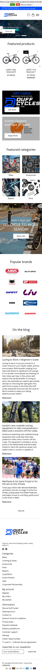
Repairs (11, 198)
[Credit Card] (10, 668)
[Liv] (30, 292)
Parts (31, 198)
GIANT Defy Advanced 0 (11, 70)
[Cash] (6, 668)
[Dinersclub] (30, 668)
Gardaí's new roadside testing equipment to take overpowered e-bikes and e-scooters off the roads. (20, 428)
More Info (21, 236)
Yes (12, 4)
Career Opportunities (11, 639)
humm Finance (8, 577)
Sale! (4, 581)
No (18, 4)
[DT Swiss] (30, 282)
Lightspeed (6, 665)
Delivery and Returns (11, 628)
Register (5, 593)
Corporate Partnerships (12, 584)
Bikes (11, 175)
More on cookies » (27, 4)
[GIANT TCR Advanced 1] (31, 58)
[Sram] (30, 313)
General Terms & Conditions (14, 618)
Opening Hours (8, 611)
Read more (6, 397)
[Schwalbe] (30, 303)
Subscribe (32, 651)
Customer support (10, 632)
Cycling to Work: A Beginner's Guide (20, 359)
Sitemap (5, 635)
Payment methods (9, 625)
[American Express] (27, 668)
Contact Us (6, 615)
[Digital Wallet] (22, 668)
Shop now (8, 31)
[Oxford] (12, 303)
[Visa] (17, 668)
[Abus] (12, 271)
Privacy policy (7, 622)
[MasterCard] (13, 668)
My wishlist (7, 600)
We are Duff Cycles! (10, 608)
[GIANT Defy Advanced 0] (11, 58)
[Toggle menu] (37, 15)
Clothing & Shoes (9, 560)
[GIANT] (12, 292)
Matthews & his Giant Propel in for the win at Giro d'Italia (20, 482)
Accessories (31, 175)
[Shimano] (12, 313)
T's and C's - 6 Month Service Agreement (19, 642)
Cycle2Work (7, 574)
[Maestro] (34, 668)
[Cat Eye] (12, 282)
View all (21, 510)
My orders (6, 596)
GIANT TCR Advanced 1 (31, 70)
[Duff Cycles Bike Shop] (10, 15)
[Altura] (30, 271)
